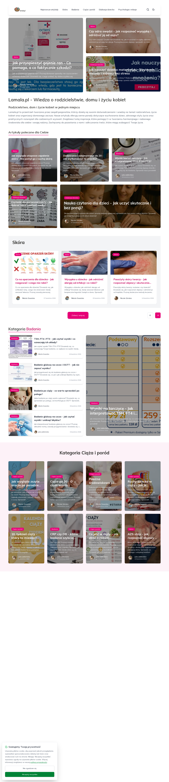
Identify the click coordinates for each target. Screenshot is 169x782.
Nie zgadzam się (29, 768)
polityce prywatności (38, 762)
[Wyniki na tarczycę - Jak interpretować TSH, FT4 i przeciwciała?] (123, 385)
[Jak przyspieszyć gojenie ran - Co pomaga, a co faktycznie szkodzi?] (45, 55)
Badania (75, 9)
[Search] (147, 9)
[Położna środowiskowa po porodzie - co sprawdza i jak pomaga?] (104, 486)
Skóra (65, 9)
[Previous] (150, 315)
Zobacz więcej (78, 315)
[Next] (158, 315)
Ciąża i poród (89, 9)
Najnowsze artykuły (49, 9)
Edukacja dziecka (106, 9)
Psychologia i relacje (127, 9)
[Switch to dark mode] (153, 9)
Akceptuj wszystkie (29, 774)
